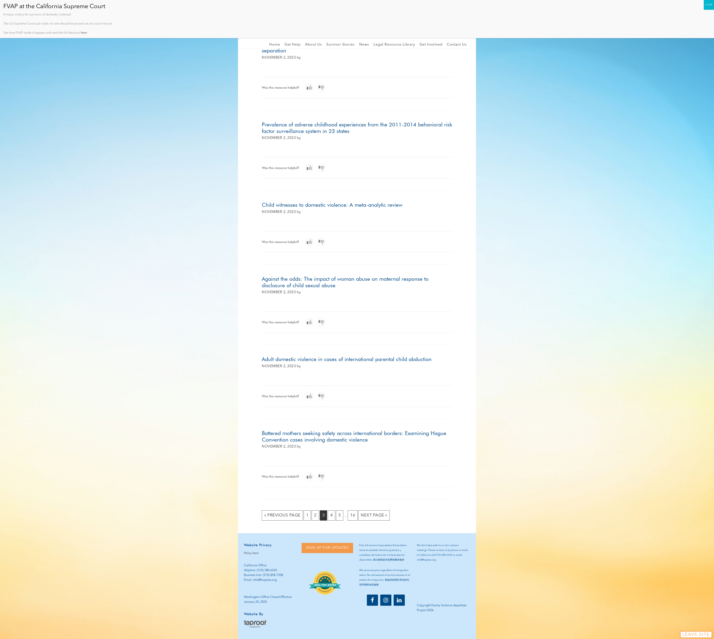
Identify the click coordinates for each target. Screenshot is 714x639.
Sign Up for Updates (327, 548)
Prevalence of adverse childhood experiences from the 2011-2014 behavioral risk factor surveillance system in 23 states (357, 127)
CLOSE (709, 5)
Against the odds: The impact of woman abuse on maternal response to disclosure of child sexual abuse (345, 282)
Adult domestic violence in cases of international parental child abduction (347, 359)
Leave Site (696, 634)
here (84, 32)
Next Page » (374, 516)
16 (354, 516)
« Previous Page (282, 516)
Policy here (251, 553)
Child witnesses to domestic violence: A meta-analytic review (332, 205)
